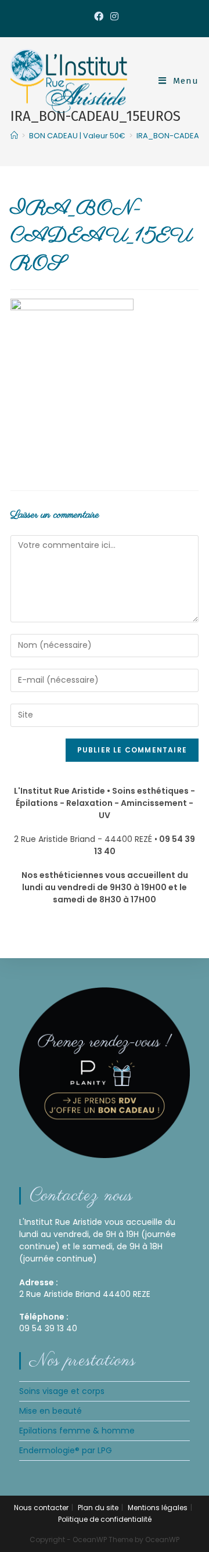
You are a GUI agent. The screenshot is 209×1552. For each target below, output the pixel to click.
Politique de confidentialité (105, 1519)
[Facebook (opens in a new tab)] (99, 17)
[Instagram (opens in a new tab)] (112, 17)
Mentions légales (158, 1507)
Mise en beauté (50, 1411)
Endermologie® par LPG (65, 1450)
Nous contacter (41, 1507)
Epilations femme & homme (77, 1430)
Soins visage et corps (62, 1391)
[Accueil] (14, 135)
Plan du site (98, 1507)
